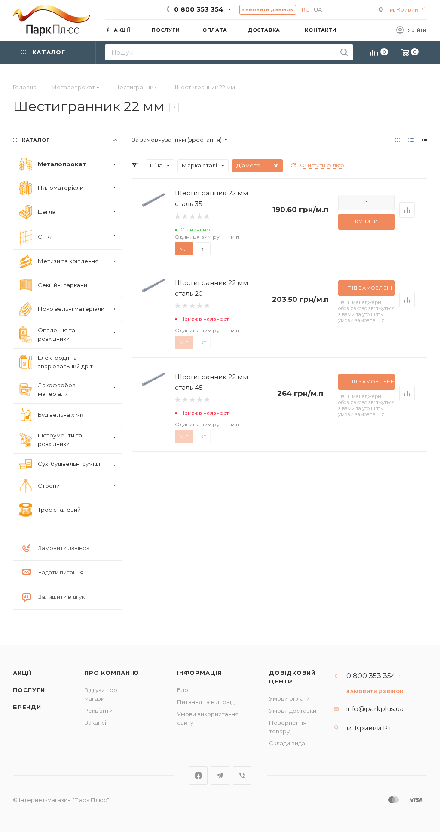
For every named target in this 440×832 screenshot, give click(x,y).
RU (306, 9)
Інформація (199, 672)
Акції (22, 672)
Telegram (220, 775)
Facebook (198, 775)
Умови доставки (292, 710)
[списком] (411, 140)
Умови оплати (289, 698)
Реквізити (98, 710)
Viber (242, 775)
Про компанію (111, 672)
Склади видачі (289, 743)
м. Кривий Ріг (408, 9)
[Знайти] (344, 52)
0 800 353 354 (198, 9)
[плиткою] (397, 140)
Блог (184, 689)
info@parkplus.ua (374, 708)
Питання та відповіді (206, 701)
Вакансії (95, 722)
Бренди (27, 707)
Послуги (29, 689)
